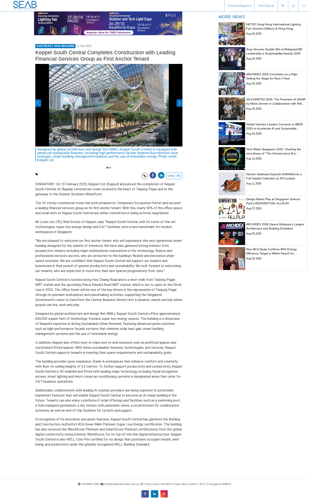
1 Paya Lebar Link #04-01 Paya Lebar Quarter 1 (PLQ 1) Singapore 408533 (187, 484)
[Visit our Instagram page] (164, 494)
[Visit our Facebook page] (145, 494)
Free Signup (266, 5)
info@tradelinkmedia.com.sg (121, 484)
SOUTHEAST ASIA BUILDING (55, 46)
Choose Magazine (239, 5)
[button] (282, 6)
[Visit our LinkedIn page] (154, 494)
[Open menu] (303, 6)
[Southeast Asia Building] (25, 5)
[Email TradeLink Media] (293, 6)
